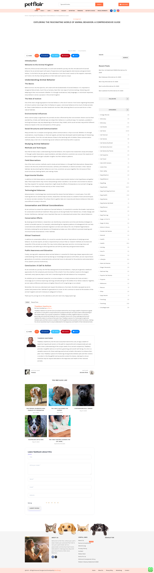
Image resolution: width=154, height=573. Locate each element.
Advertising (82, 546)
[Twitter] (114, 10)
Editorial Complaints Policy (86, 559)
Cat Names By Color (114, 147)
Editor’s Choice (90, 10)
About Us (81, 540)
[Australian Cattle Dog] (36, 426)
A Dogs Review (114, 115)
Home (36, 10)
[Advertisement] (77, 36)
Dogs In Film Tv (114, 219)
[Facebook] (111, 10)
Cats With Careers (114, 163)
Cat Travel (114, 159)
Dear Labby (114, 171)
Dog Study (114, 211)
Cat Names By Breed (114, 143)
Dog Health (114, 195)
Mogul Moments (102, 10)
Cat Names (114, 139)
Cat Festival (114, 135)
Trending (80, 10)
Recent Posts (34, 302)
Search (101, 54)
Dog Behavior (114, 179)
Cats (49, 10)
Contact (80, 551)
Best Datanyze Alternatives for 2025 (110, 77)
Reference (114, 283)
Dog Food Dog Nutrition (114, 191)
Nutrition (72, 10)
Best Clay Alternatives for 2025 (108, 81)
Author (27, 302)
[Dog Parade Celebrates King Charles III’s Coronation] (36, 395)
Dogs (42, 10)
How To (114, 251)
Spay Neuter (114, 295)
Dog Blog (114, 183)
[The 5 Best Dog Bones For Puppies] (60, 395)
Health (114, 239)
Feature (56, 10)
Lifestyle (114, 259)
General (114, 235)
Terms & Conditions (84, 543)
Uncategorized (114, 307)
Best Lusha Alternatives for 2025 (109, 86)
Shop (114, 291)
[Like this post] (37, 55)
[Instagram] (118, 10)
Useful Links (82, 537)
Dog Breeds (114, 187)
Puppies (114, 279)
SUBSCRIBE (124, 4)
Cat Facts (114, 131)
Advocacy (114, 119)
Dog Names (114, 199)
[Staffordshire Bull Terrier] (83, 395)
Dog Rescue (114, 207)
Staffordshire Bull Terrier (83, 408)
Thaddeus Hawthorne (42, 306)
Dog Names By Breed (114, 203)
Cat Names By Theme (114, 151)
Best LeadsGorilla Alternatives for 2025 (111, 91)
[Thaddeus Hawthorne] (29, 307)
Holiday (63, 10)
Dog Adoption (114, 175)
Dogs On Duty (114, 223)
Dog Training (114, 215)
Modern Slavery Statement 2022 (88, 562)
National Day (114, 271)
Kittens (114, 255)
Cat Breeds (114, 127)
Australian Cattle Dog (35, 439)
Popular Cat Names (114, 275)
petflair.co (49, 308)
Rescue (114, 287)
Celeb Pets (114, 167)
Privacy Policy (82, 548)
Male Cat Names (114, 263)
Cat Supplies (114, 155)
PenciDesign (58, 570)
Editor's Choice (114, 227)
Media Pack (82, 554)
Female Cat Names (114, 231)
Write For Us (82, 556)
